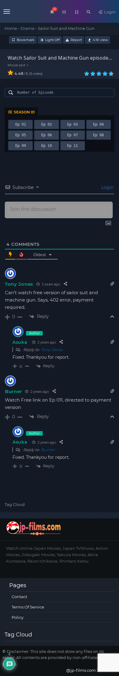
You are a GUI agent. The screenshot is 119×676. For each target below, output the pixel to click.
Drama (27, 28)
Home (11, 28)
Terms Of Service (28, 607)
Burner (13, 391)
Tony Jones (19, 284)
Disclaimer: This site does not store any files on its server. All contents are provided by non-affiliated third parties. (56, 658)
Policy (17, 617)
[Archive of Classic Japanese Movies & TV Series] (18, 12)
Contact (19, 596)
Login (109, 11)
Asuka (20, 342)
